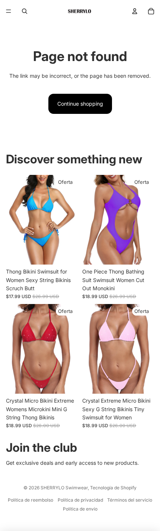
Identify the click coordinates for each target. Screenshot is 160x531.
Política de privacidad (80, 500)
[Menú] (8, 11)
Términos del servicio (129, 500)
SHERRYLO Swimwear (64, 487)
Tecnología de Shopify (113, 487)
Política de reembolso (30, 500)
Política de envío (80, 509)
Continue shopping (80, 103)
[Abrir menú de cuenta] (135, 11)
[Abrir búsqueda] (24, 11)
